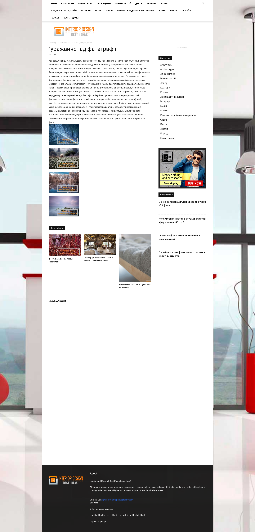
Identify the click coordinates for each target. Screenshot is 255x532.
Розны (164, 3)
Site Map (94, 503)
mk (115, 515)
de (95, 521)
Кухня (98, 10)
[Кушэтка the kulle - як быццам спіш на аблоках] (135, 258)
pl (112, 515)
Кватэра (151, 3)
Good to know (56, 228)
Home (54, 3)
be (96, 515)
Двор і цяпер (104, 3)
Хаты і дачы (71, 17)
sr (130, 515)
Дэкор (139, 3)
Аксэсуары (67, 3)
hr (104, 515)
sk (124, 515)
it (105, 521)
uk (138, 515)
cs (108, 515)
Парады (55, 17)
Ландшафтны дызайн (64, 10)
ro (120, 515)
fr (91, 521)
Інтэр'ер (86, 10)
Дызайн (186, 10)
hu (100, 515)
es (102, 521)
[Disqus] (100, 341)
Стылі (162, 10)
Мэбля (109, 10)
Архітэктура (85, 3)
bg (142, 515)
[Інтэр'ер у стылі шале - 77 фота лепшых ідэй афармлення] (100, 244)
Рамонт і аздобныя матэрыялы (136, 10)
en (91, 515)
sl (127, 515)
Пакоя (173, 10)
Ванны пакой (123, 3)
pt (98, 521)
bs (134, 515)
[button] (202, 3)
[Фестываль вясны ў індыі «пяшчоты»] (65, 245)
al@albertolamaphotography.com (117, 499)
